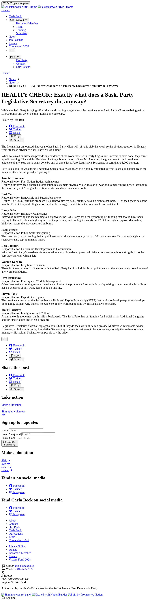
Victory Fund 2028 (20, 559)
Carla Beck (15, 530)
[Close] (4, 339)
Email (11, 434)
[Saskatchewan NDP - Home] (37, 6)
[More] (12, 50)
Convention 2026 (19, 540)
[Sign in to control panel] (16, 594)
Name (4, 430)
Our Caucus (16, 533)
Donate (13, 549)
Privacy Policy (17, 546)
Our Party (14, 527)
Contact (13, 523)
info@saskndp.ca (24, 565)
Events (13, 556)
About (12, 520)
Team (12, 536)
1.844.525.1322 (24, 569)
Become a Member (20, 553)
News (12, 79)
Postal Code (8, 437)
